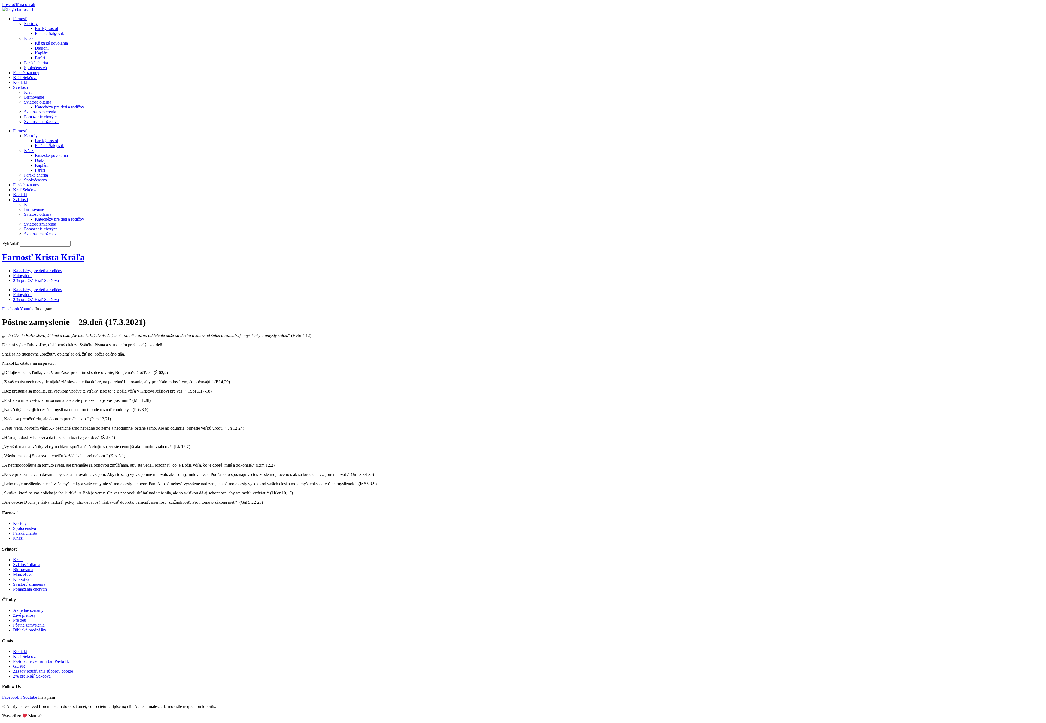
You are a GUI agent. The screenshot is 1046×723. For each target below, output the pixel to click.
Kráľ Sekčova (25, 77)
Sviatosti (20, 87)
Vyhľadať (10, 243)
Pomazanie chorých (41, 116)
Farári (40, 58)
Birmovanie (34, 97)
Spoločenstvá (35, 67)
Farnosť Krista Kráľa (43, 257)
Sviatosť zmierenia (40, 112)
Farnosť (20, 18)
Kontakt (20, 82)
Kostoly (31, 23)
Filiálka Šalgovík (49, 33)
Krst (27, 92)
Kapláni (41, 53)
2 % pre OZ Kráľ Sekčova (36, 280)
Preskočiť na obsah (18, 4)
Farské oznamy (26, 72)
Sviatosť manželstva (41, 121)
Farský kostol (46, 28)
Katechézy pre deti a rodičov (59, 107)
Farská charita (36, 62)
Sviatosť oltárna (37, 102)
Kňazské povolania (51, 43)
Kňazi (29, 38)
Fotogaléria (22, 275)
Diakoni (42, 48)
